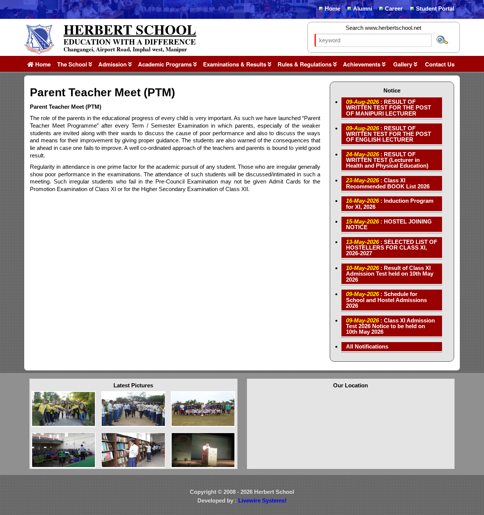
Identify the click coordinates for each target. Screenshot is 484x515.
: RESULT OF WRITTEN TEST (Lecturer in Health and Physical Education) (387, 160)
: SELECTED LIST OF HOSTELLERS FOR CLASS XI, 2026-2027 (391, 247)
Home (332, 8)
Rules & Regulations (305, 64)
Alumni (362, 8)
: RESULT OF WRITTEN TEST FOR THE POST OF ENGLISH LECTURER (388, 134)
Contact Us (439, 64)
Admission (113, 64)
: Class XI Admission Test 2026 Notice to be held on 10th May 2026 (390, 326)
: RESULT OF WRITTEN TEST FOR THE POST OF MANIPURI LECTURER (388, 107)
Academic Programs (165, 64)
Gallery (403, 64)
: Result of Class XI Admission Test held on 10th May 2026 (389, 273)
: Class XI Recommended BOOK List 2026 (388, 183)
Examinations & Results (235, 64)
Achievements (362, 64)
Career (394, 8)
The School (72, 64)
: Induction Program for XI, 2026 (389, 203)
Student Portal (435, 8)
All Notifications (367, 346)
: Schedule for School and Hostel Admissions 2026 (386, 299)
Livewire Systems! (262, 500)
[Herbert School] (39, 53)
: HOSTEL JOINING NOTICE (389, 224)
